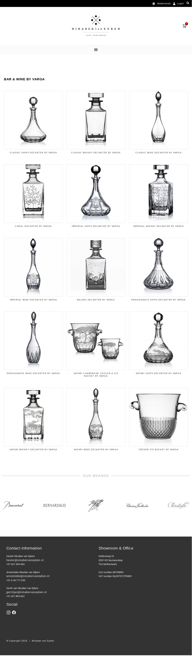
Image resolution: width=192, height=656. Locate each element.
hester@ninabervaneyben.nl (25, 560)
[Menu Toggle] (95, 49)
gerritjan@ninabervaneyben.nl (26, 592)
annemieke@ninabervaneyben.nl (27, 576)
